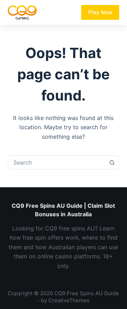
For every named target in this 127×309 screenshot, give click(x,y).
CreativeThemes (69, 300)
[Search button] (112, 162)
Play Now (100, 12)
